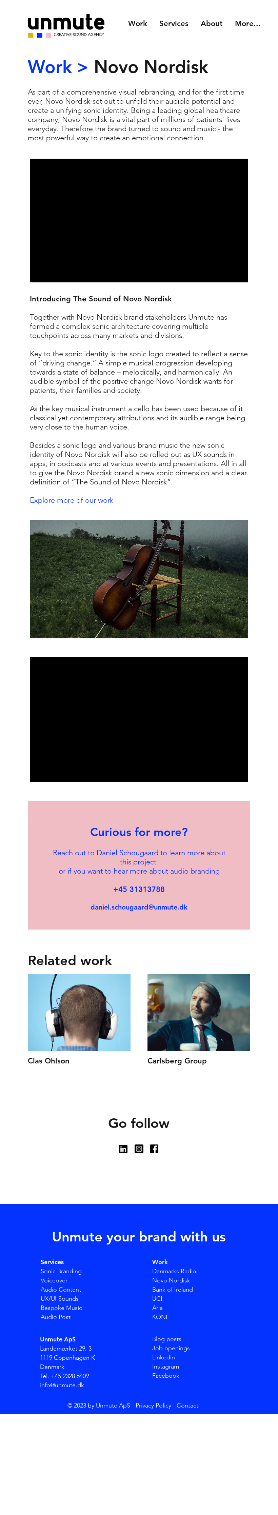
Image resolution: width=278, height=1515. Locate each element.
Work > (58, 66)
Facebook (165, 1375)
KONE (161, 1317)
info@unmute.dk (62, 1385)
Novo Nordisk (171, 1280)
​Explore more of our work (72, 500)
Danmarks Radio (174, 1271)
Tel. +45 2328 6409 (64, 1376)
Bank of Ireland (172, 1289)
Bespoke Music (61, 1308)
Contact (187, 1405)
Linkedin (163, 1357)
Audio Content (61, 1289)
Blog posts (166, 1339)
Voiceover (54, 1280)
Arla (157, 1308)
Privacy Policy (153, 1405)
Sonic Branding (61, 1271)
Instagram (165, 1366)
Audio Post (56, 1317)
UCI (157, 1298)
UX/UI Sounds (60, 1298)
